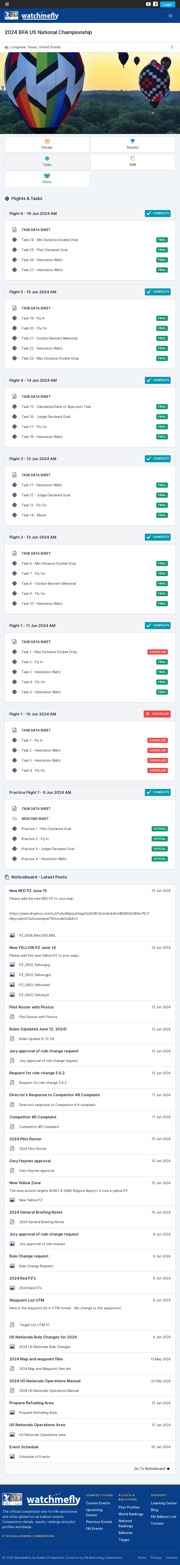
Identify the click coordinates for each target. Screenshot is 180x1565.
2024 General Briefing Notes (41, 1222)
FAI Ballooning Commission (29, 1536)
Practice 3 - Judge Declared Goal (94, 849)
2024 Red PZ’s (30, 1288)
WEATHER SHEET (35, 819)
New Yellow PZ (30, 1200)
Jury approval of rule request (42, 1244)
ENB (133, 165)
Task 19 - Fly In (94, 318)
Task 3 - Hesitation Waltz (94, 672)
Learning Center (164, 1503)
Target (124, 1540)
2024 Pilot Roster (33, 1149)
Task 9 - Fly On (94, 593)
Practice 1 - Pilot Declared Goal (94, 829)
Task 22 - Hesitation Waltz (94, 348)
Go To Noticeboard (150, 1468)
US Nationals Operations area (42, 1435)
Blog (154, 1510)
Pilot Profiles (129, 1507)
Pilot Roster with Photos (38, 1017)
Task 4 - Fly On (94, 682)
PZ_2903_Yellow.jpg (34, 965)
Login (167, 4)
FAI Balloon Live (163, 1517)
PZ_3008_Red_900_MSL (37, 935)
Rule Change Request (36, 1266)
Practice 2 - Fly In (94, 839)
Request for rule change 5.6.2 (43, 1083)
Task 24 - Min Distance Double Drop (94, 240)
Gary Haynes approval (36, 1171)
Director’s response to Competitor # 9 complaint (57, 1105)
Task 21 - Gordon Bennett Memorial (94, 338)
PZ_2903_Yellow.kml (34, 985)
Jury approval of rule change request (48, 1061)
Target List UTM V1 (34, 1325)
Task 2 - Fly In (94, 662)
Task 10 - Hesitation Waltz (94, 604)
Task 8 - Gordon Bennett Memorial (94, 583)
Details (47, 147)
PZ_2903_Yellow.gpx (35, 975)
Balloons (125, 1533)
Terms (141, 1557)
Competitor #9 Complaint (39, 1127)
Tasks (47, 165)
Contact (157, 1523)
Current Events (98, 1503)
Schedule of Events (34, 1457)
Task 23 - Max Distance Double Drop (94, 358)
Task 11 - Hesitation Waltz (94, 485)
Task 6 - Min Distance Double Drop (94, 563)
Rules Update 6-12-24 (36, 1039)
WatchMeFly (22, 1557)
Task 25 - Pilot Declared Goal (94, 250)
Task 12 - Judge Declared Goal (94, 495)
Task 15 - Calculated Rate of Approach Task (94, 407)
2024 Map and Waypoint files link (45, 1369)
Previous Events (99, 1522)
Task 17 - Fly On (94, 427)
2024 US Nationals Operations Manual (49, 1391)
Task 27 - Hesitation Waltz (94, 270)
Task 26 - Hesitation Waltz (94, 260)
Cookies (172, 1557)
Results (133, 147)
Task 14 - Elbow (94, 515)
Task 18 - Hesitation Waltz (94, 437)
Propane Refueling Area (38, 1412)
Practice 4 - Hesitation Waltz (94, 859)
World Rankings (131, 1514)
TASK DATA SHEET (36, 230)
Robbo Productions (50, 1557)
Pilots (47, 182)
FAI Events (94, 1528)
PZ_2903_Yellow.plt (34, 995)
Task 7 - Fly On (94, 573)
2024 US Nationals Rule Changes (45, 1347)
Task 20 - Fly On (94, 328)
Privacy (156, 1557)
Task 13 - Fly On (94, 505)
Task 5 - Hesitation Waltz (94, 692)
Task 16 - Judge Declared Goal (94, 417)
